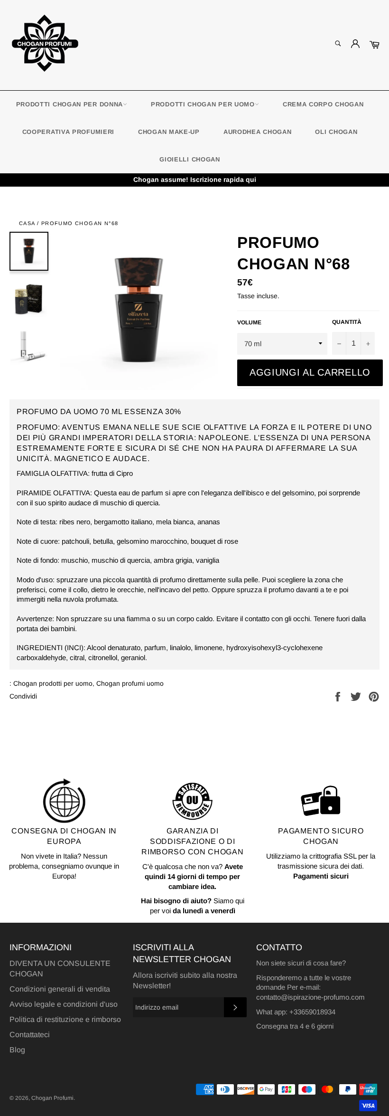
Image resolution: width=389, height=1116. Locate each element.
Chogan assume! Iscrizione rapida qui (194, 179)
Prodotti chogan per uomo (203, 104)
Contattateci (29, 1035)
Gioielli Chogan (189, 159)
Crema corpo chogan (323, 104)
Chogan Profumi (52, 1098)
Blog (17, 1050)
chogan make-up (169, 131)
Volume (249, 322)
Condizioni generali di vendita (59, 989)
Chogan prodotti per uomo (53, 683)
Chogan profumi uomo (130, 683)
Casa (27, 223)
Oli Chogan (336, 131)
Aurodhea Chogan (257, 131)
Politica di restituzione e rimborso (65, 1019)
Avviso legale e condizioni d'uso (63, 1004)
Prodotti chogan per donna (69, 104)
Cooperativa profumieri (68, 131)
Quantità (346, 322)
